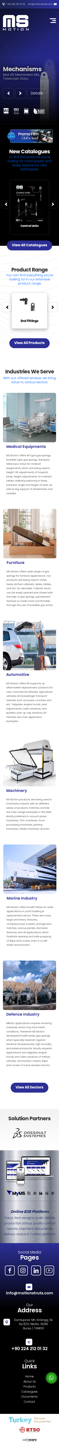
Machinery (16, 790)
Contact (29, 1402)
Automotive (17, 674)
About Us (29, 1382)
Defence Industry (22, 1014)
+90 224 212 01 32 (15, 4)
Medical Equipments (26, 446)
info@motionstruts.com (40, 4)
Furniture (15, 562)
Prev (12, 1133)
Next (46, 1133)
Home (29, 1376)
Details (37, 93)
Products (29, 1387)
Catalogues (29, 1392)
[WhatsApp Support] (51, 1378)
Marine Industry (22, 898)
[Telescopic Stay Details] (29, 182)
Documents (29, 1397)
